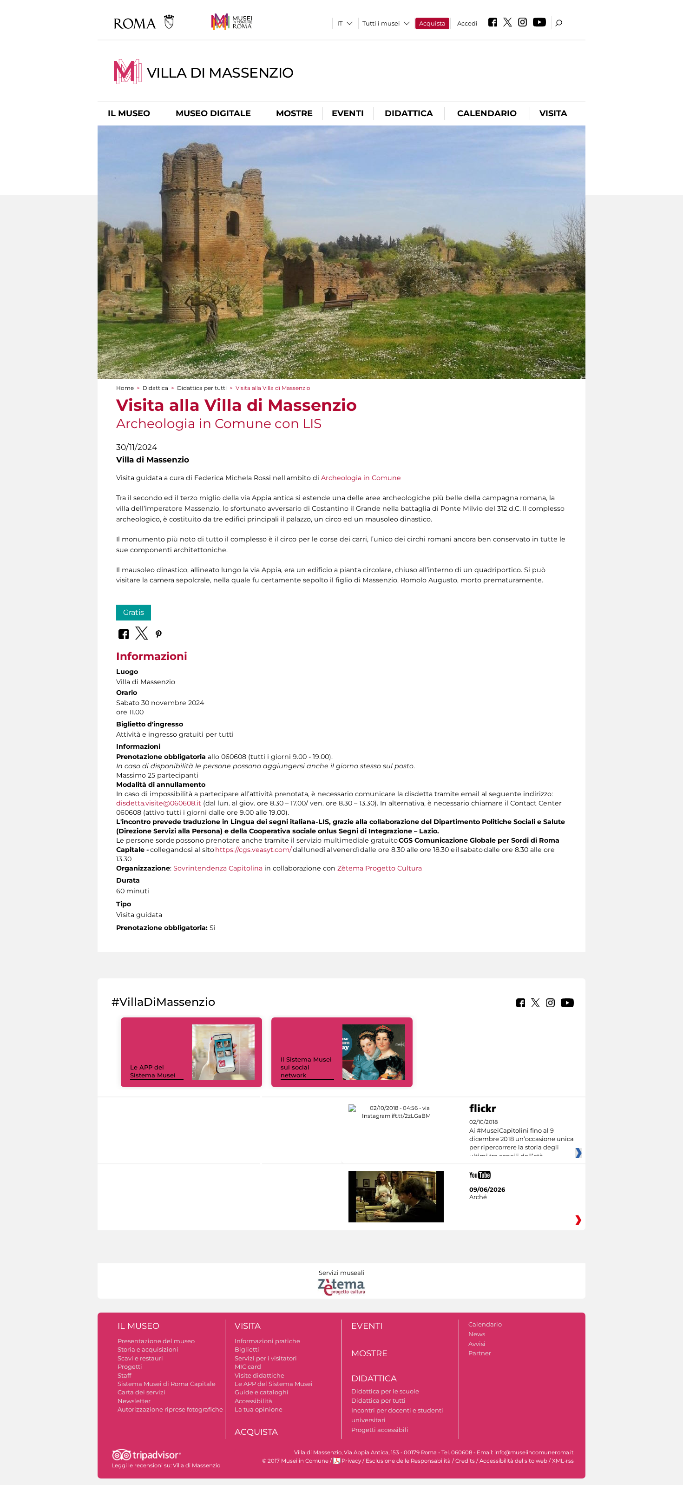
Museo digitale (213, 113)
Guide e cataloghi (262, 1392)
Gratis (133, 612)
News (476, 1334)
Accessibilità (253, 1401)
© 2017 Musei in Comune (295, 1461)
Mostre (294, 113)
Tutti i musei (381, 23)
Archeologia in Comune (361, 478)
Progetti (130, 1366)
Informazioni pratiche (267, 1341)
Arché (478, 1197)
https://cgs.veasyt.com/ (253, 849)
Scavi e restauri (140, 1358)
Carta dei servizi (141, 1392)
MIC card (248, 1366)
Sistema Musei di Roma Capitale (167, 1383)
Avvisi (477, 1343)
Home (125, 387)
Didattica (409, 113)
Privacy (351, 1461)
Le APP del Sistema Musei (153, 1071)
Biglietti (247, 1349)
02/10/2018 (521, 1139)
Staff (124, 1375)
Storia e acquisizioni (148, 1349)
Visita (553, 113)
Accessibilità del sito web (513, 1461)
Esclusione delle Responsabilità (408, 1461)
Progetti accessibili (379, 1429)
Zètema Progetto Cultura (379, 868)
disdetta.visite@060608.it (158, 803)
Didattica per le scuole (385, 1391)
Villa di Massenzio (220, 72)
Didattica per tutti (202, 387)
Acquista (432, 23)
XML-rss (563, 1461)
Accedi (467, 23)
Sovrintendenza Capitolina (218, 868)
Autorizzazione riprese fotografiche (170, 1409)
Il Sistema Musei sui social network (306, 1067)
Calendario (487, 113)
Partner (479, 1353)
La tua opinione (258, 1409)
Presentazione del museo (156, 1341)
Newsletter (134, 1401)
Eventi (348, 113)
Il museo (129, 113)
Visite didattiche (259, 1375)
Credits (465, 1461)
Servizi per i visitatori (266, 1358)
